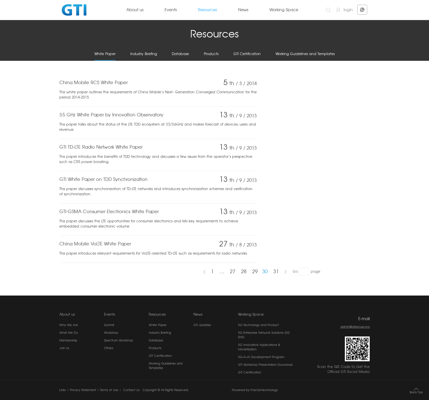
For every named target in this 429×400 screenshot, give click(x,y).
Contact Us (131, 390)
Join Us (64, 348)
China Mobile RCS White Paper (93, 83)
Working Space (283, 10)
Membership (68, 340)
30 (265, 271)
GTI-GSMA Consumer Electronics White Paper (109, 212)
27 (232, 271)
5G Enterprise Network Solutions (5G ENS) (264, 335)
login (348, 10)
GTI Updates (202, 325)
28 (244, 271)
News (243, 10)
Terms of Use (109, 390)
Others (108, 348)
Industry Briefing (143, 54)
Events (171, 10)
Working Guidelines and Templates (305, 54)
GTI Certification (247, 54)
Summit (109, 325)
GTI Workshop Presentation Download (265, 364)
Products (211, 54)
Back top (416, 392)
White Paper (104, 54)
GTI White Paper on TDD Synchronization (103, 179)
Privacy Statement (83, 390)
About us (134, 10)
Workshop (111, 332)
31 (276, 271)
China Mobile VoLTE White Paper (95, 244)
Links (62, 390)
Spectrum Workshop (118, 340)
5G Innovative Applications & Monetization (259, 347)
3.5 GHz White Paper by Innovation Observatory (111, 115)
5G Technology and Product (258, 325)
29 (255, 271)
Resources (207, 10)
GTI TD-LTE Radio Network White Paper (101, 147)
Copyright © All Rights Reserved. (165, 390)
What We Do (68, 332)
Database (180, 54)
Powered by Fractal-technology (255, 390)
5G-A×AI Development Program (261, 357)
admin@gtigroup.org (355, 326)
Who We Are (68, 325)
